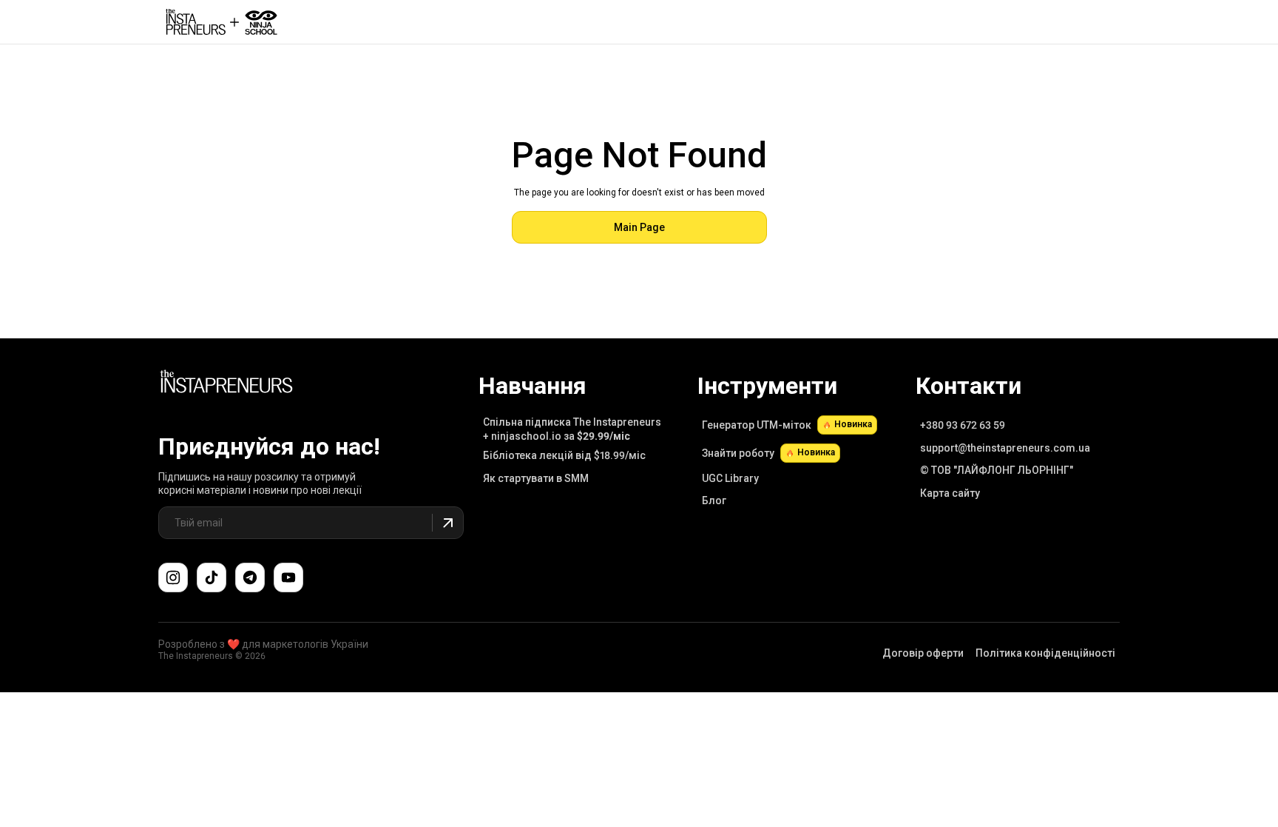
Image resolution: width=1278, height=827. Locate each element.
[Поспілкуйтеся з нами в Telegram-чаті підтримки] (250, 577)
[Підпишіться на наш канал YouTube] (288, 577)
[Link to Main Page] (226, 383)
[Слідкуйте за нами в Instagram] (173, 577)
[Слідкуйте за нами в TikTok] (211, 577)
